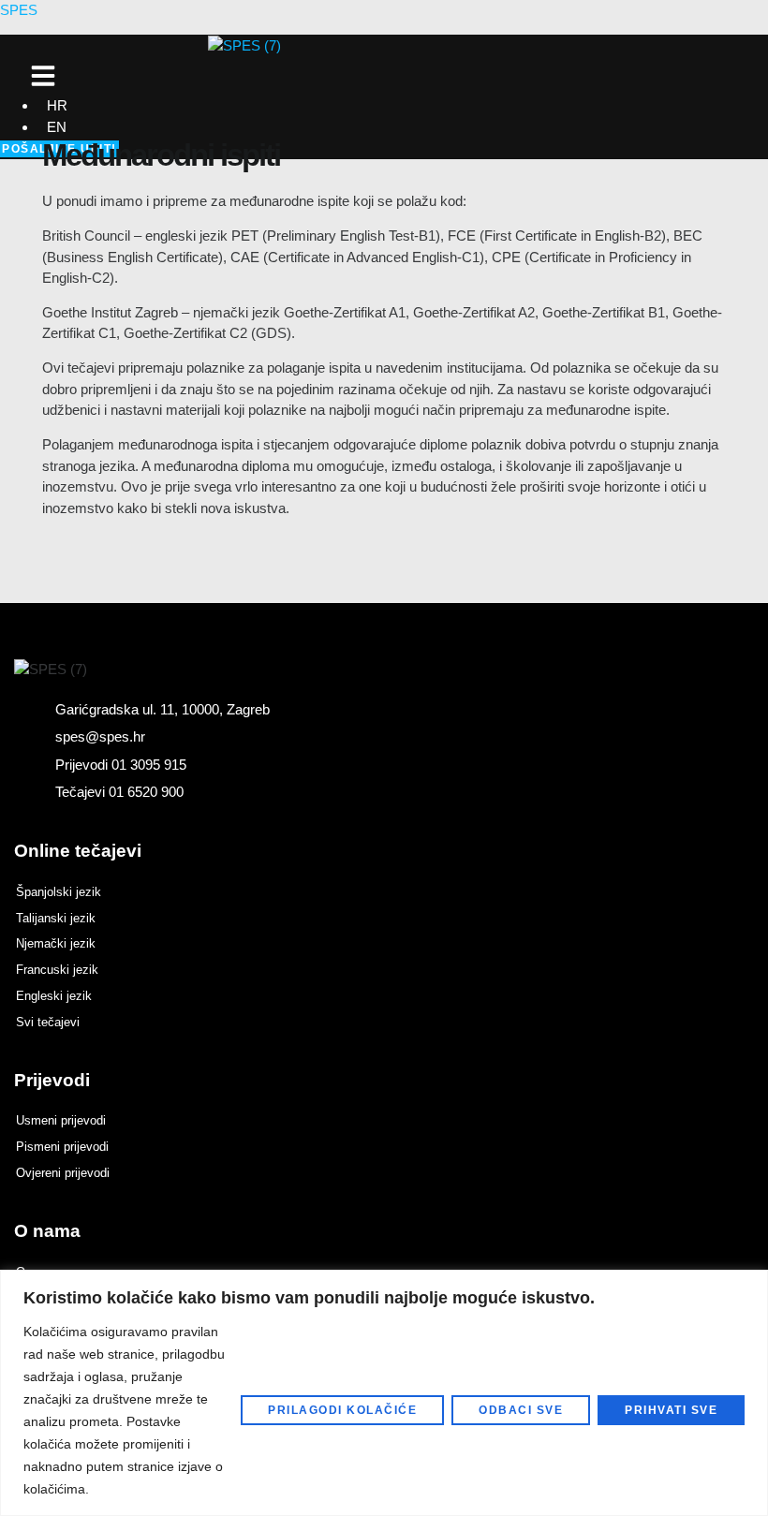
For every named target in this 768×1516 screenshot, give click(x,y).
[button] (43, 76)
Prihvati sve (671, 1410)
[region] (384, 1393)
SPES (18, 10)
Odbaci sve (521, 1410)
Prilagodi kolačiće (342, 1410)
